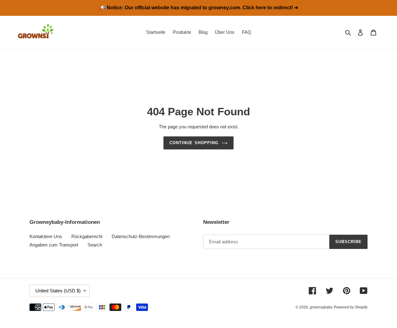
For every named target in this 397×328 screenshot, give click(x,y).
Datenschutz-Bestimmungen (141, 236)
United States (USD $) (58, 290)
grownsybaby (321, 307)
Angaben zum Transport (53, 244)
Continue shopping (193, 142)
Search (94, 244)
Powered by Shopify (351, 307)
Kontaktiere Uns (45, 236)
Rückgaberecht (86, 236)
